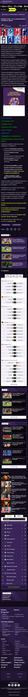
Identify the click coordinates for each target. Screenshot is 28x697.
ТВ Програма (18, 660)
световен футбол (16, 224)
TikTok (8, 216)
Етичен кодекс (6, 662)
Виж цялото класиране (13, 586)
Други (16, 634)
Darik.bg (8, 673)
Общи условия (19, 662)
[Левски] (3, 6)
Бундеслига (9, 322)
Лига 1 (7, 344)
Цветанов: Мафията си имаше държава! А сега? (18, 509)
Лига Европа (5, 629)
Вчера (7, 276)
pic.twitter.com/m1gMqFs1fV (11, 173)
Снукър (4, 652)
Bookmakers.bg (6, 597)
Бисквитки (17, 665)
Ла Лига (8, 296)
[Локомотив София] (27, 6)
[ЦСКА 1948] (7, 6)
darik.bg (13, 486)
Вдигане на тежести (19, 644)
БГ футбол (5, 612)
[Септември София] (13, 6)
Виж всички (13, 384)
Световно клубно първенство (6, 635)
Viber (24, 214)
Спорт (3, 639)
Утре (20, 276)
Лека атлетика (5, 644)
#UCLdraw (21, 171)
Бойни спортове (6, 650)
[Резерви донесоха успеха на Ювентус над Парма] (14, 403)
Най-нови (4, 389)
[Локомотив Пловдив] (25, 6)
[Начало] (3, 14)
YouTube (3, 216)
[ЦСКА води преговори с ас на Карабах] (14, 460)
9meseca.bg (19, 673)
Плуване (17, 650)
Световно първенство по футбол (8, 632)
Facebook (19, 214)
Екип (2, 660)
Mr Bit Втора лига (10, 360)
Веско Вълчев (8, 26)
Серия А (7, 306)
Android (10, 221)
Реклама (17, 667)
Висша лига (8, 281)
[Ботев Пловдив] (11, 6)
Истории (4, 658)
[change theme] (26, 9)
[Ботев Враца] (21, 6)
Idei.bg (8, 677)
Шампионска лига (6, 224)
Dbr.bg (20, 677)
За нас (3, 667)
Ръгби (16, 654)
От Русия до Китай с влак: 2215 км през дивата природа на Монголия (18, 503)
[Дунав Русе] (23, 6)
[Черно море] (19, 6)
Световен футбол (13, 14)
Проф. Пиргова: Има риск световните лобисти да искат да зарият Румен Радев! (18, 483)
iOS (15, 221)
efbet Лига (4, 614)
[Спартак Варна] (15, 6)
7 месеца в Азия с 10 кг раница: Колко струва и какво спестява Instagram (18, 490)
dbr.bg (12, 480)
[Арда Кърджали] (9, 6)
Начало (6, 14)
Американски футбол (7, 654)
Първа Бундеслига (6, 625)
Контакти (4, 665)
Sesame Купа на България (8, 616)
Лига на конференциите (20, 629)
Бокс (3, 646)
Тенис (3, 643)
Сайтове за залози (6, 595)
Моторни (17, 648)
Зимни (3, 648)
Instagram (14, 216)
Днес (14, 276)
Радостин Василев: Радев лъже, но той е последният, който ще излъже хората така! (18, 496)
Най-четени (5, 423)
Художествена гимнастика (21, 646)
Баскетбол (17, 641)
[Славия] (17, 6)
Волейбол (4, 641)
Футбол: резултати (7, 599)
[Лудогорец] (1, 6)
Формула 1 (17, 643)
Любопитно (18, 658)
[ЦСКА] (5, 6)
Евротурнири (5, 618)
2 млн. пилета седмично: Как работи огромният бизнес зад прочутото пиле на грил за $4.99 (18, 477)
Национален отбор (19, 616)
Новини (3, 610)
